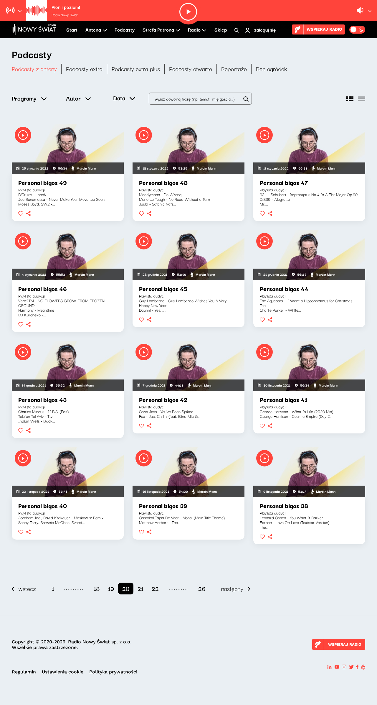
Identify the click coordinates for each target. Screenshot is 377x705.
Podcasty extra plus (136, 68)
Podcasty (125, 29)
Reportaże (234, 68)
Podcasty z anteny (34, 68)
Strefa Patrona (158, 29)
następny (232, 588)
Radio (194, 29)
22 (155, 588)
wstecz (27, 588)
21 (140, 588)
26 (201, 588)
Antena (93, 29)
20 (125, 588)
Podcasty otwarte (190, 68)
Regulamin (24, 672)
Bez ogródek (271, 68)
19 (111, 588)
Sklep (220, 29)
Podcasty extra (84, 68)
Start (71, 29)
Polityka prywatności (113, 672)
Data (119, 97)
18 (97, 588)
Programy (24, 98)
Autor (73, 98)
